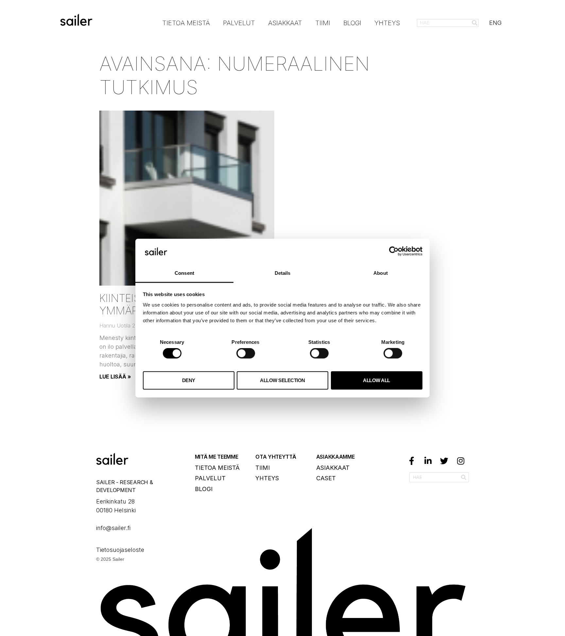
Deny (188, 380)
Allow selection (282, 380)
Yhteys (387, 23)
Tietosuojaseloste (121, 549)
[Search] (474, 22)
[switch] (245, 353)
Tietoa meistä (186, 23)
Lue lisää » (115, 376)
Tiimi (322, 23)
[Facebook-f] (411, 461)
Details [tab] (283, 273)
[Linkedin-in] (428, 461)
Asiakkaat (285, 23)
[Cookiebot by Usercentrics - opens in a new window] (393, 251)
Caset (326, 478)
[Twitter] (444, 461)
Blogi (352, 23)
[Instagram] (461, 461)
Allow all (376, 380)
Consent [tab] (184, 273)
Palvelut (239, 23)
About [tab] (380, 273)
